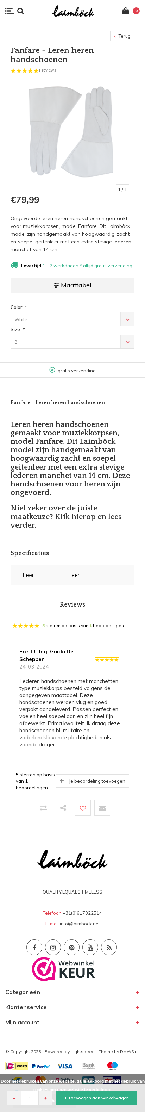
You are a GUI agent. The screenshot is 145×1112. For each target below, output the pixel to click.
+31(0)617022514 (82, 913)
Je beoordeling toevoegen (97, 781)
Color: (18, 307)
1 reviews (47, 70)
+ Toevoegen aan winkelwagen (96, 1097)
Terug (124, 36)
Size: (17, 329)
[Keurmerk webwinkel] (63, 968)
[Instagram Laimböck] (53, 947)
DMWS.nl (129, 1051)
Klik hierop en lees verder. (66, 521)
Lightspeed (83, 1051)
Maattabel (76, 285)
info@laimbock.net (80, 923)
